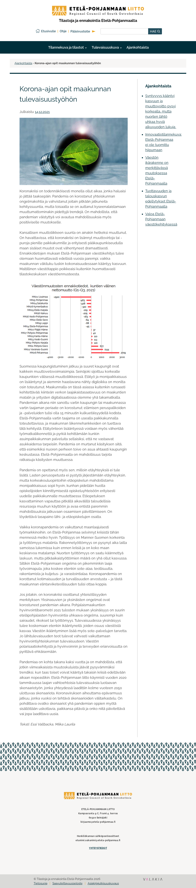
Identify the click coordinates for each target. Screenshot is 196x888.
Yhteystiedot (98, 848)
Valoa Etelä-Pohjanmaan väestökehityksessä (161, 219)
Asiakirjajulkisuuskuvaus (103, 883)
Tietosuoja (40, 883)
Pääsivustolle (80, 31)
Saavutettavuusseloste (67, 883)
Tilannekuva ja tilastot (66, 47)
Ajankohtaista (138, 47)
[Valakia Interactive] (152, 881)
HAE (153, 31)
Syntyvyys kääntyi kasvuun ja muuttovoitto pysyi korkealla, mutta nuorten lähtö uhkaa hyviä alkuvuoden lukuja (160, 111)
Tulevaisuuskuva (105, 47)
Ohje (63, 31)
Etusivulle (48, 31)
